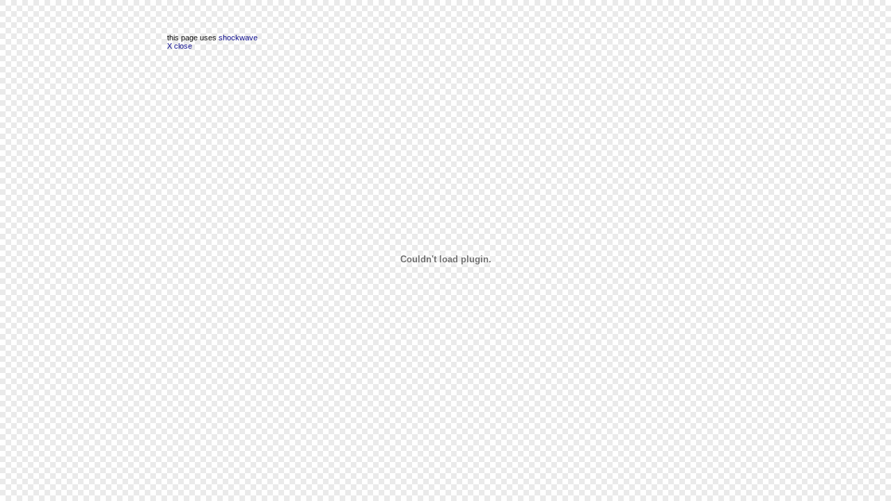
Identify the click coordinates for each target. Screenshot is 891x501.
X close (179, 46)
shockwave (238, 37)
